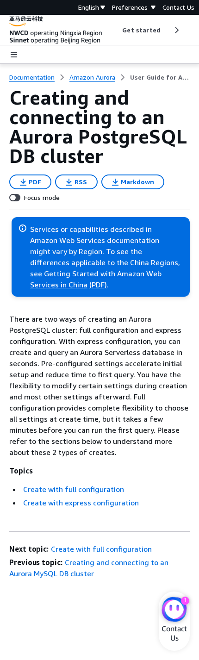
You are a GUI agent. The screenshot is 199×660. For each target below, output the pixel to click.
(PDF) (98, 284)
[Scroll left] (115, 30)
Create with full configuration (73, 489)
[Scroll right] (176, 30)
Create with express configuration (81, 502)
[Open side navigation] (13, 54)
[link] (160, 77)
